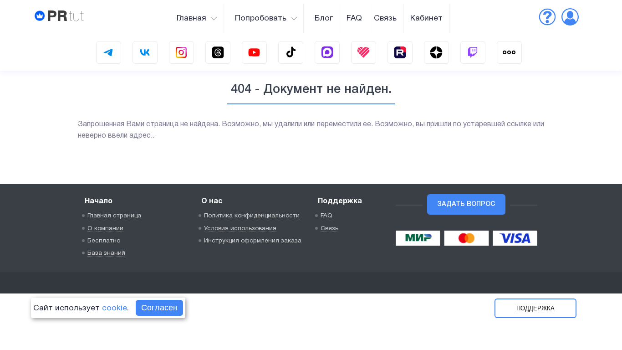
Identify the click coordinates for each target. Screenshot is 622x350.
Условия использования (240, 229)
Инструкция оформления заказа (252, 241)
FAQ (354, 18)
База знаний (106, 253)
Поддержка (535, 308)
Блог (324, 18)
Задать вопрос (466, 204)
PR (65, 17)
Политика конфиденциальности (252, 216)
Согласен (159, 307)
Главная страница (114, 216)
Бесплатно (103, 241)
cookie (114, 308)
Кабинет (426, 18)
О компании (105, 229)
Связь (385, 18)
